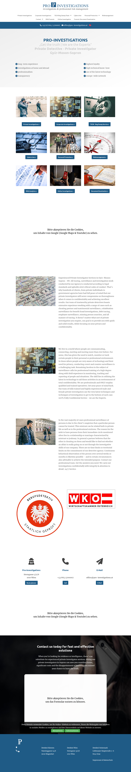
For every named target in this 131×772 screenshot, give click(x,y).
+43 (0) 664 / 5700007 (51, 25)
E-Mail (99, 583)
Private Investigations (25, 15)
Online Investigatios (64, 19)
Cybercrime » (31, 157)
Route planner (31, 583)
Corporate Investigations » (65, 124)
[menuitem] (24, 15)
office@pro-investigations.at (76, 25)
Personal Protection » (65, 157)
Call (65, 583)
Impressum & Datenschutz (103, 760)
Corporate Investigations (43, 15)
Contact (38, 19)
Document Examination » (99, 191)
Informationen (72, 731)
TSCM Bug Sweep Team (61, 15)
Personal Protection (91, 15)
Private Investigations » (31, 124)
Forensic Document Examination (84, 19)
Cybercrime (77, 15)
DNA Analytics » (31, 191)
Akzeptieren (58, 731)
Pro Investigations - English (65, 6)
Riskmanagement (107, 15)
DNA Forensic (50, 19)
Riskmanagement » (99, 157)
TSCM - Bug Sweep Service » (99, 124)
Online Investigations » (65, 191)
